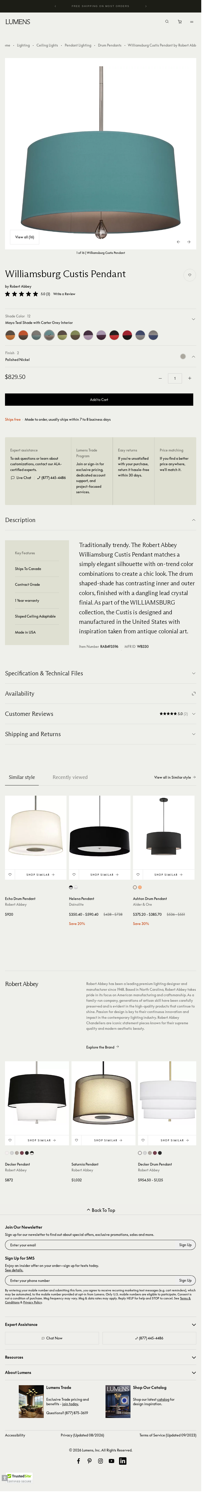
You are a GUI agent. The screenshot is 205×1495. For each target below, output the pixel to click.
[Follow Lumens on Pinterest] (89, 1461)
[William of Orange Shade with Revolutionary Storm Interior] (23, 335)
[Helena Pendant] (99, 826)
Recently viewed (70, 777)
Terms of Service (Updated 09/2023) (168, 1435)
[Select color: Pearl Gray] (12, 1153)
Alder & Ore (142, 904)
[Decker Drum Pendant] (170, 1093)
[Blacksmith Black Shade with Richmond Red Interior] (114, 335)
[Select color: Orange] (140, 887)
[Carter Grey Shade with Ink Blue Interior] (153, 335)
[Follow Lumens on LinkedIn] (122, 1461)
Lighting (23, 45)
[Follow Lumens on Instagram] (100, 1461)
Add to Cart (99, 399)
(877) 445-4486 (54, 477)
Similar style (22, 777)
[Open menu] (191, 21)
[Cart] (180, 23)
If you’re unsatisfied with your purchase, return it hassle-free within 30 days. (133, 466)
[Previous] (55, 6)
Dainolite (76, 904)
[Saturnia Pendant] (104, 1093)
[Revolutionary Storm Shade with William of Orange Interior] (10, 335)
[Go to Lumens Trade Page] (31, 1401)
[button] (21, 293)
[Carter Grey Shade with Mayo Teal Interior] (36, 335)
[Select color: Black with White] (71, 887)
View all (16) (24, 237)
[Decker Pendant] (37, 1093)
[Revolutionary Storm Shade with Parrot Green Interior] (62, 335)
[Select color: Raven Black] (27, 1153)
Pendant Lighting (78, 45)
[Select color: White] (135, 887)
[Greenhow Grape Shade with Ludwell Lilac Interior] (88, 335)
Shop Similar (38, 874)
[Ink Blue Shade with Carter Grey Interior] (140, 335)
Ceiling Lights (47, 45)
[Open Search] (167, 22)
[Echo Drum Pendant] (35, 826)
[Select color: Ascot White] (7, 1153)
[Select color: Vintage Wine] (22, 1153)
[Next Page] (188, 241)
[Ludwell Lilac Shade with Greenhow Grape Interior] (101, 335)
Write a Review (64, 294)
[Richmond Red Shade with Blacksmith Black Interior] (127, 335)
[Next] (145, 6)
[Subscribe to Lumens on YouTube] (111, 1461)
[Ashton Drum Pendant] (163, 826)
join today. (70, 1404)
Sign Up (185, 1245)
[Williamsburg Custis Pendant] (100, 153)
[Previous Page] (178, 241)
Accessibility (15, 1435)
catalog (163, 1399)
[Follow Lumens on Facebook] (78, 1461)
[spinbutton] (175, 378)
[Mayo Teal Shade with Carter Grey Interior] (49, 335)
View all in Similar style (172, 777)
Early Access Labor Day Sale (100, 6)
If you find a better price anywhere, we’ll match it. (174, 464)
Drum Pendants (110, 45)
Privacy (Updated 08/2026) (82, 1435)
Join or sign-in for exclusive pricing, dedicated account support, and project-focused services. (91, 478)
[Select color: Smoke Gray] (17, 1153)
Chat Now (54, 1338)
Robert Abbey (21, 286)
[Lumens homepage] (18, 22)
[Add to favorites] (189, 275)
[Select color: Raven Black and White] (32, 1153)
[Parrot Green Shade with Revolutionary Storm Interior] (75, 335)
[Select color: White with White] (76, 887)
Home (5, 45)
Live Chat (23, 477)
